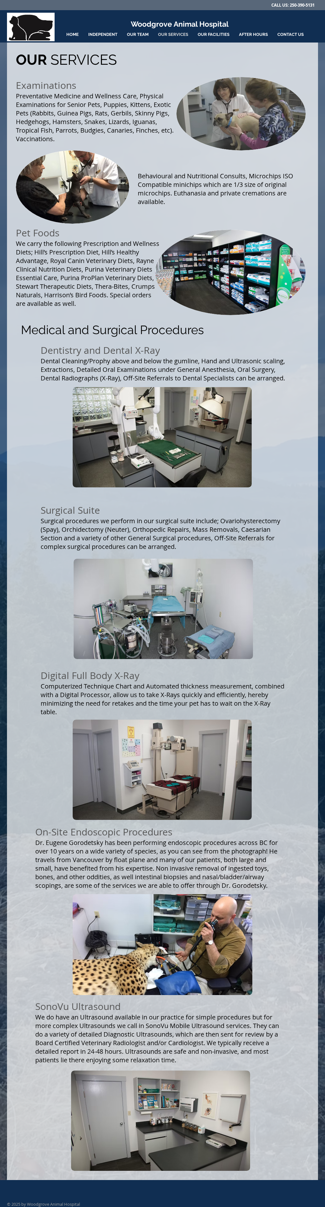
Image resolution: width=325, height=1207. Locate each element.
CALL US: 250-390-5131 (293, 5)
